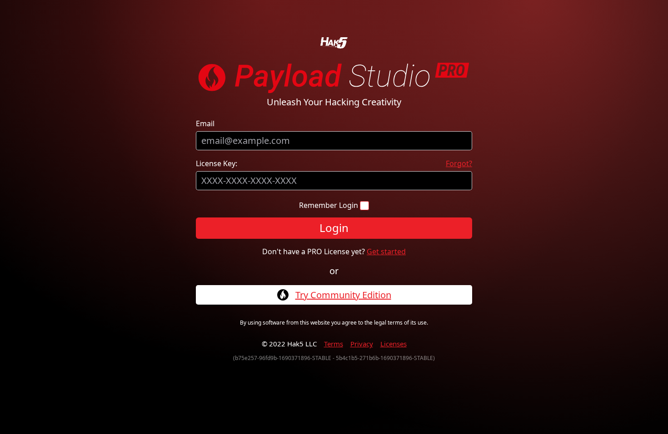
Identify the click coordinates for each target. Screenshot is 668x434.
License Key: (216, 163)
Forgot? (459, 163)
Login (334, 227)
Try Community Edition (343, 295)
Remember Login (329, 205)
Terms (333, 343)
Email (205, 123)
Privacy (361, 343)
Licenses (393, 343)
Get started (386, 251)
